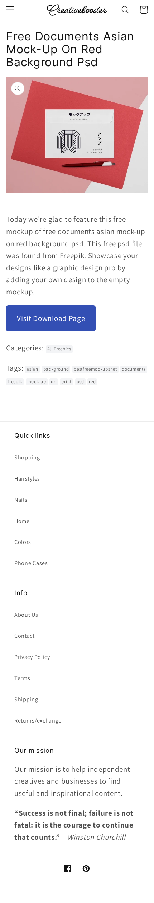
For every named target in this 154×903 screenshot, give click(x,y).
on (53, 382)
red (92, 382)
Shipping (26, 699)
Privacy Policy (32, 657)
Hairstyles (27, 478)
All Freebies (59, 349)
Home (22, 521)
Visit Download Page (51, 318)
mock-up (36, 382)
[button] (10, 10)
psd (80, 382)
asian (32, 369)
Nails (20, 500)
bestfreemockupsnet (95, 369)
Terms (22, 678)
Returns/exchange (38, 720)
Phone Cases (31, 563)
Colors (22, 542)
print (66, 382)
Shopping (27, 457)
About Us (26, 615)
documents (133, 369)
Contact (24, 636)
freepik (15, 382)
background (56, 369)
